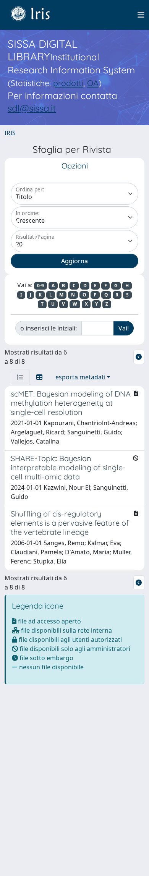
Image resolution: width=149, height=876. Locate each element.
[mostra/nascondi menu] (141, 15)
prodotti (68, 83)
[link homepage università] (36, 15)
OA (93, 83)
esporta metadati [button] (80, 377)
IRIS (10, 133)
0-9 (40, 285)
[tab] (20, 377)
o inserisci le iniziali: (48, 328)
